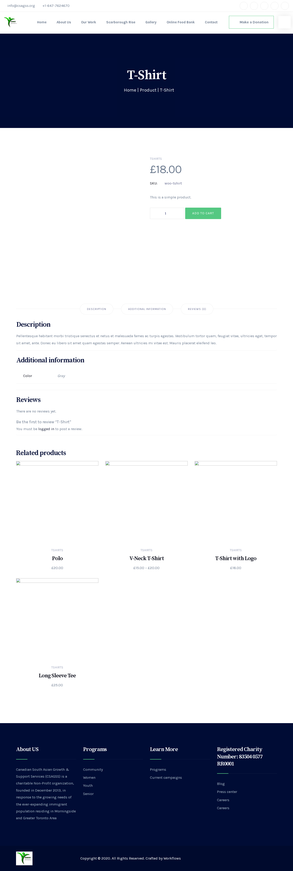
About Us (64, 22)
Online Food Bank (181, 22)
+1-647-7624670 (56, 5)
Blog (221, 783)
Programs (158, 769)
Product (148, 90)
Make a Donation (253, 22)
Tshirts (156, 159)
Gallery (151, 22)
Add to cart (203, 213)
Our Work (88, 22)
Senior (88, 794)
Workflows (172, 858)
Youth (88, 785)
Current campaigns (166, 777)
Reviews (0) (197, 309)
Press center (227, 792)
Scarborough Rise (120, 22)
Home (41, 22)
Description (96, 309)
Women (89, 777)
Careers (223, 800)
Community (93, 769)
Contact (211, 22)
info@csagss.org (21, 5)
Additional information (147, 309)
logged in (46, 429)
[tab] (96, 309)
